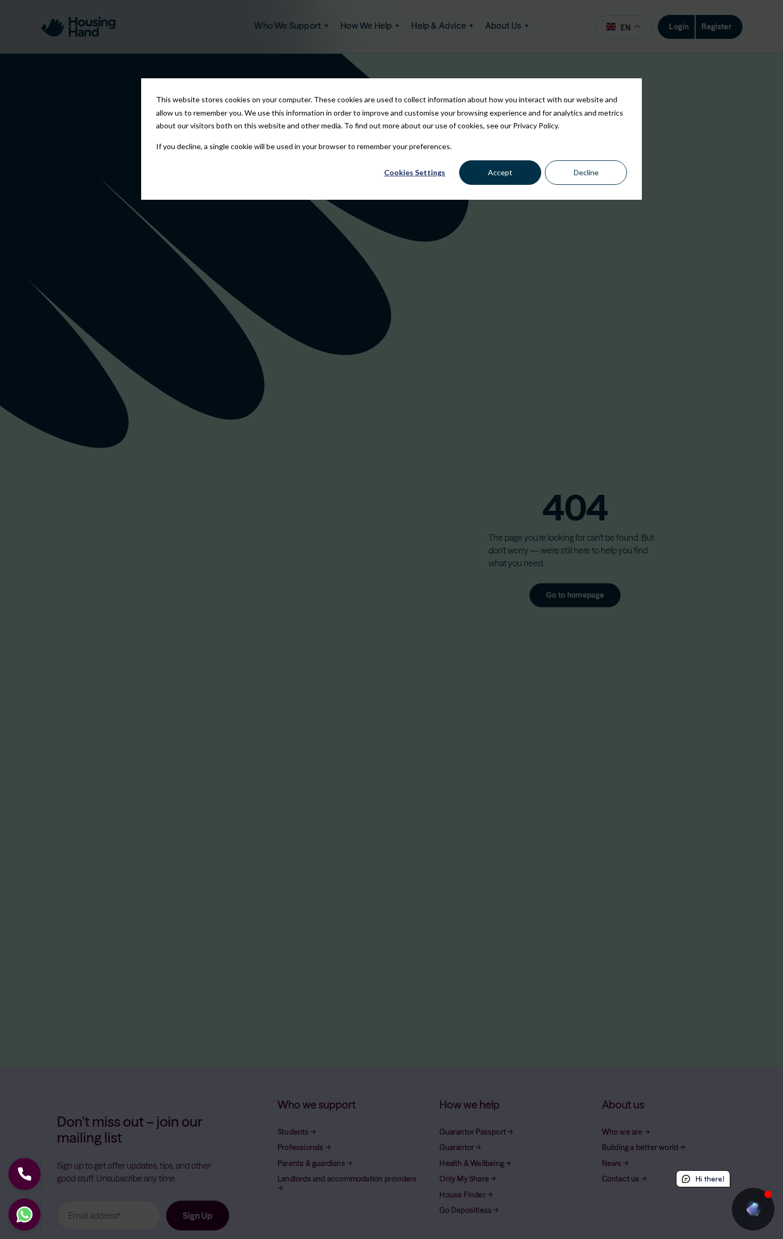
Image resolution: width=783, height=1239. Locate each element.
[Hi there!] (753, 1209)
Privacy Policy (535, 125)
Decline (586, 172)
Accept (500, 172)
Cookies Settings (414, 172)
